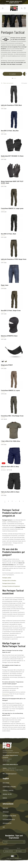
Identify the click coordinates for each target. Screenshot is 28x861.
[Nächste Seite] (23, 501)
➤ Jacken (12, 74)
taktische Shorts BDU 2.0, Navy (10, 466)
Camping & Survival (8, 790)
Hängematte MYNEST (7, 365)
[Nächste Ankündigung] (25, 2)
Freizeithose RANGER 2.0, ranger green (12, 208)
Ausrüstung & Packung (9, 786)
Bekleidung (6, 783)
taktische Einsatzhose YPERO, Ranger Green (13, 259)
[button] (2, 8)
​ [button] (26, 73)
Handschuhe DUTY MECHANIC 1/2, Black (12, 156)
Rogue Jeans (4, 285)
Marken (5, 798)
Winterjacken (5, 693)
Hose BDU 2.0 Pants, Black (8, 234)
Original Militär (7, 794)
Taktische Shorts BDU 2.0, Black (10, 492)
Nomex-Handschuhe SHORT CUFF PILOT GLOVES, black (12, 182)
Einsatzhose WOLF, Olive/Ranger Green (12, 416)
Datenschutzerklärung (9, 815)
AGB (4, 827)
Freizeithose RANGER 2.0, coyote (10, 390)
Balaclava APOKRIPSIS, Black (9, 336)
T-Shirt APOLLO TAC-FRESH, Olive (10, 441)
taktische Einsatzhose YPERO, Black (11, 105)
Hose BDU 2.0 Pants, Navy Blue (10, 130)
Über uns (5, 808)
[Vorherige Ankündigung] (2, 2)
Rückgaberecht (7, 823)
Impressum (6, 812)
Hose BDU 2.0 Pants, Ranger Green (11, 310)
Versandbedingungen (9, 819)
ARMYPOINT (12, 858)
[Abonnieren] (23, 842)
